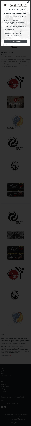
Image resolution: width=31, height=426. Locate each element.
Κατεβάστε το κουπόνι (15, 41)
